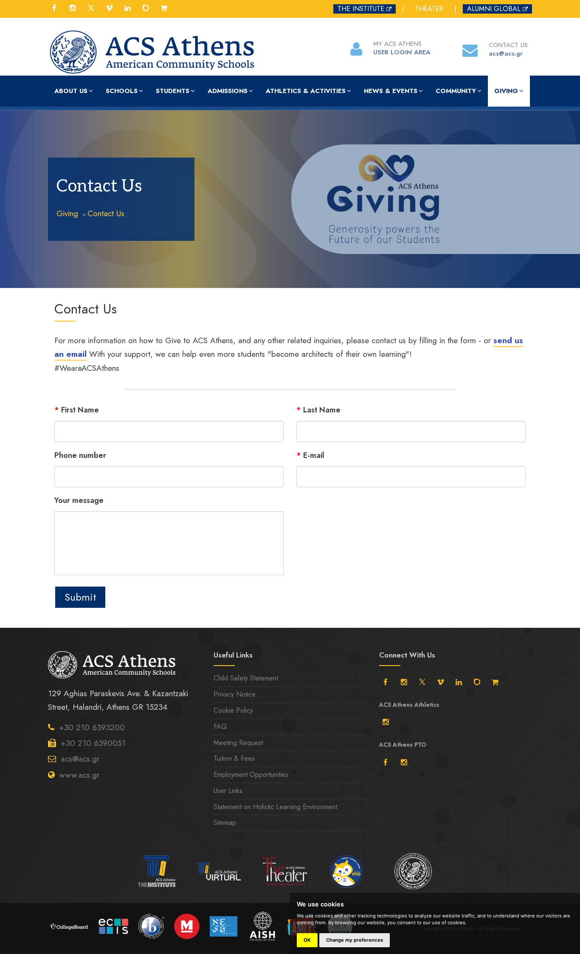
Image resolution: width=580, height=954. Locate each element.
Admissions (228, 91)
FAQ (220, 726)
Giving (506, 91)
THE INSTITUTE (361, 9)
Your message (79, 500)
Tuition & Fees (234, 758)
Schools (122, 91)
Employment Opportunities (251, 774)
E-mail (310, 455)
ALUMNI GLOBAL (494, 9)
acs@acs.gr (80, 759)
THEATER (429, 9)
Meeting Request (238, 743)
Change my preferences (354, 940)
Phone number (80, 455)
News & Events (390, 91)
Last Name (318, 409)
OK (307, 940)
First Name (76, 409)
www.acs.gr (79, 775)
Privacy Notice (235, 694)
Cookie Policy (233, 710)
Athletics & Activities (306, 91)
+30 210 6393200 (92, 727)
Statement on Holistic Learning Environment (275, 807)
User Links (228, 791)
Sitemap (225, 822)
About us (70, 91)
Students (172, 91)
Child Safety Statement (246, 678)
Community (456, 91)
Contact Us (105, 213)
